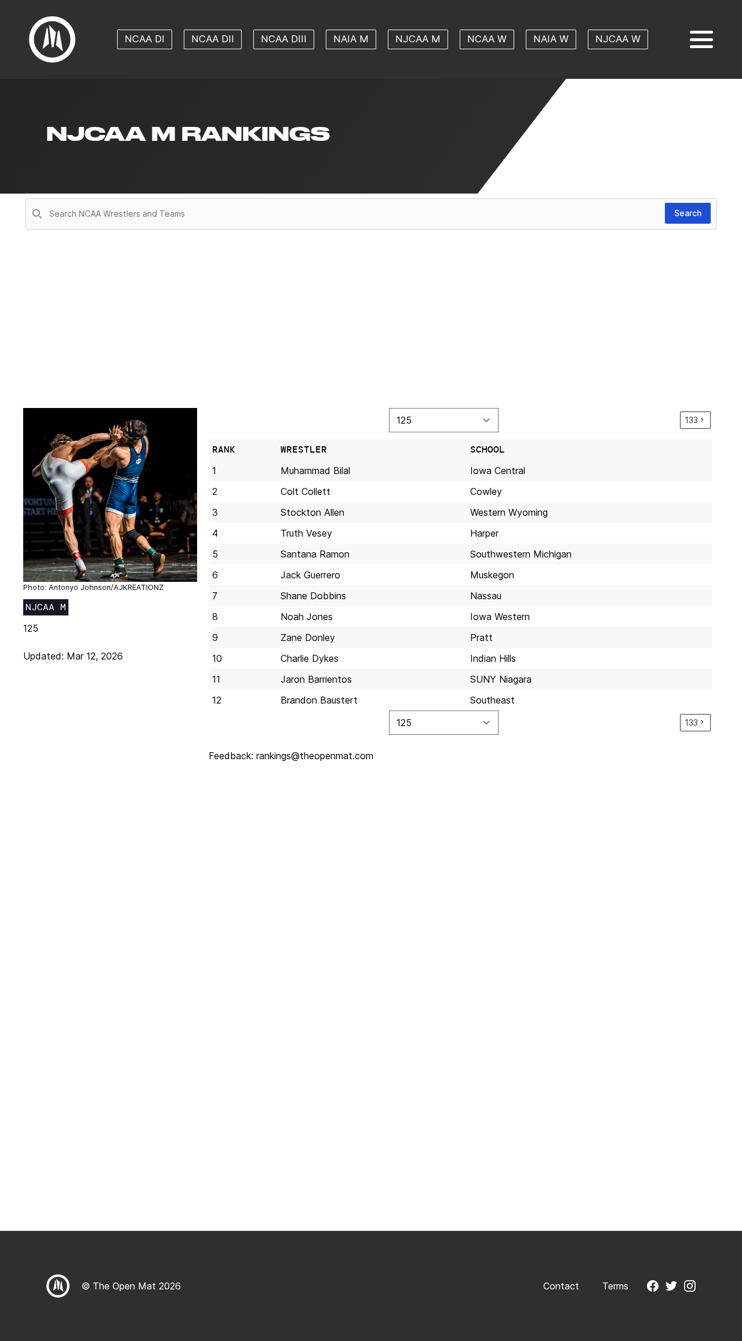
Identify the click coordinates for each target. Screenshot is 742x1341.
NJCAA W (618, 39)
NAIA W (551, 39)
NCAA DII (212, 39)
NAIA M (351, 39)
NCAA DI (145, 39)
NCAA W (487, 39)
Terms (615, 1286)
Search (687, 213)
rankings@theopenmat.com (314, 755)
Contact (561, 1286)
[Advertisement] (371, 320)
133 (691, 420)
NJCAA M (418, 39)
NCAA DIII (284, 39)
